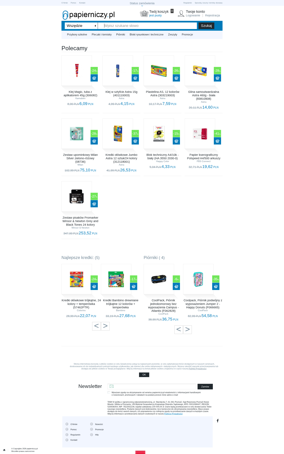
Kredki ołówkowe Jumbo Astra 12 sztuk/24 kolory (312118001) (121, 158)
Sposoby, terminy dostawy (209, 3)
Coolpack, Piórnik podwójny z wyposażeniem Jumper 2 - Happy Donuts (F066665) (203, 304)
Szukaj (206, 26)
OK (144, 374)
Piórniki (120, 34)
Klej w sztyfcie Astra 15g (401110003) (121, 93)
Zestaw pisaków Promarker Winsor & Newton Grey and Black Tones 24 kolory (80, 221)
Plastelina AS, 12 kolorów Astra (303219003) (162, 93)
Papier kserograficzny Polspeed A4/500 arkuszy (203, 156)
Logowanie (193, 15)
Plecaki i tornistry (102, 34)
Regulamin (187, 3)
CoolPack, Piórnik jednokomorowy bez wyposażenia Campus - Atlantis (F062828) (163, 305)
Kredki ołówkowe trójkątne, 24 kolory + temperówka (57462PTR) (81, 304)
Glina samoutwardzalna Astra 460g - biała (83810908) (203, 95)
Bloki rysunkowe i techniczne (147, 34)
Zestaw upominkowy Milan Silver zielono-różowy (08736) (80, 158)
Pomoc (73, 3)
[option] (81, 291)
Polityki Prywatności (197, 369)
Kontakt (82, 3)
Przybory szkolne (77, 34)
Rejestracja (212, 15)
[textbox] (147, 25)
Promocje (187, 34)
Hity (97, 435)
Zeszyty (172, 34)
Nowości (99, 424)
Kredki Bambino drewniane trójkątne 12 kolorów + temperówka (120, 304)
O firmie (64, 3)
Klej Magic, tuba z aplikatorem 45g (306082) (80, 93)
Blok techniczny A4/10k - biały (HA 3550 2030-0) (162, 156)
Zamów (205, 386)
